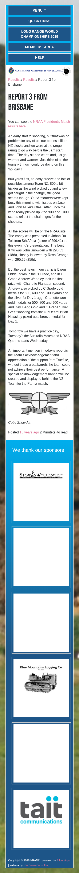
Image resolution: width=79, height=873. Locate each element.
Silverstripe (63, 860)
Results (14, 79)
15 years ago (29, 432)
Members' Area (39, 47)
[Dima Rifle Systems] (41, 623)
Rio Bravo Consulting (36, 865)
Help (39, 57)
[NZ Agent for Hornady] (41, 492)
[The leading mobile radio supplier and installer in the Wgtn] (41, 819)
